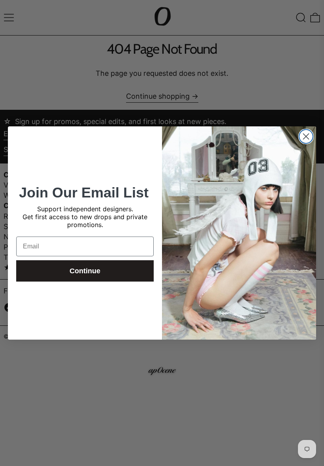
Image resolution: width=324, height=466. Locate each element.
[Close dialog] (306, 136)
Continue (85, 271)
